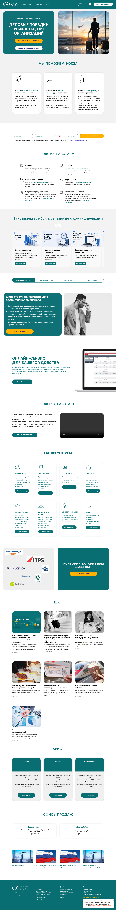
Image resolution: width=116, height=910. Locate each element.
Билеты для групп (41, 896)
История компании (88, 889)
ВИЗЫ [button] (88, 512)
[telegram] (90, 4)
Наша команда (87, 891)
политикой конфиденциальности (78, 140)
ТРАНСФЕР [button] (90, 474)
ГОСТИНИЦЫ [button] (67, 474)
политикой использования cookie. (101, 905)
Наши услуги (63, 896)
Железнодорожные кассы (43, 894)
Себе (29, 4)
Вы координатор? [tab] (47, 280)
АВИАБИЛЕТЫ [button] (20, 474)
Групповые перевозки (66, 889)
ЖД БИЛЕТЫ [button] (43, 474)
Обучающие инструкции (66, 892)
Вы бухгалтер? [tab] (69, 280)
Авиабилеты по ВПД (41, 891)
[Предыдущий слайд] (56, 225)
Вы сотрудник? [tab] (92, 280)
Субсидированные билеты (43, 892)
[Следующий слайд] (59, 225)
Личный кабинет (39, 4)
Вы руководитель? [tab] (23, 280)
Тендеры (62, 899)
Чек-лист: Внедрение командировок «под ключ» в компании (86, 638)
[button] (29, 41)
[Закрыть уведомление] (113, 900)
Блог (84, 892)
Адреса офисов (40, 899)
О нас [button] (48, 4)
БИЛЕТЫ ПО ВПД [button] (21, 512)
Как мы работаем (41, 897)
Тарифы (62, 897)
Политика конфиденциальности (92, 894)
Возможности (63, 894)
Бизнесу (23, 4)
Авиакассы (39, 889)
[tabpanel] (58, 314)
